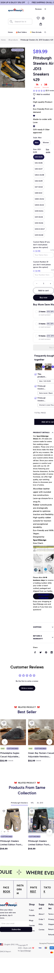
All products (13, 40)
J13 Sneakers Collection (43, 596)
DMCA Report (5, 951)
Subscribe (16, 929)
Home (3, 40)
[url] (6, 889)
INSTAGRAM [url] (20, 889)
